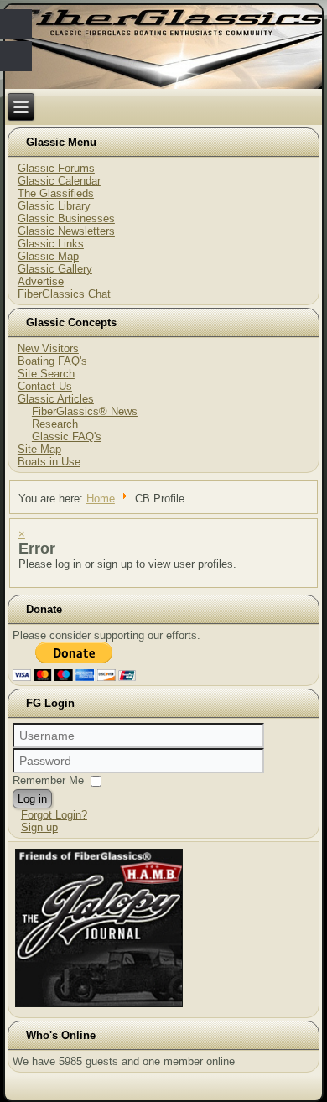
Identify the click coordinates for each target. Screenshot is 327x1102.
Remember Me (48, 780)
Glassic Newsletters (66, 231)
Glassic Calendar (59, 180)
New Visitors (48, 348)
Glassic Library (54, 206)
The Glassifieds (56, 193)
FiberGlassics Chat (64, 294)
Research (55, 424)
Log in (32, 799)
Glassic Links (51, 243)
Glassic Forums (56, 168)
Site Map (39, 449)
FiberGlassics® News (85, 411)
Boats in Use (49, 461)
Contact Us (45, 386)
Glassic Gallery (55, 269)
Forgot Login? (54, 814)
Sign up (39, 827)
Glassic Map (48, 256)
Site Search (46, 373)
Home (100, 498)
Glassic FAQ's (66, 436)
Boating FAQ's (52, 361)
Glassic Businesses (66, 218)
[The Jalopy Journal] (99, 1007)
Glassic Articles (56, 398)
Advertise (41, 281)
